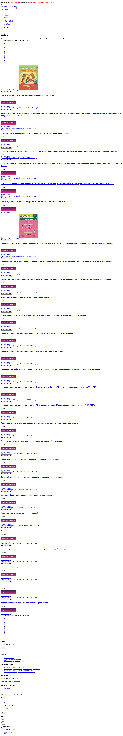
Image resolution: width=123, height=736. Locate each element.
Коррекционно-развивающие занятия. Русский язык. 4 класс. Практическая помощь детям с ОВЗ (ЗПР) (48, 387)
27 (4, 55)
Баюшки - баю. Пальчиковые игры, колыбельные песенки (27, 495)
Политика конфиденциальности (13, 659)
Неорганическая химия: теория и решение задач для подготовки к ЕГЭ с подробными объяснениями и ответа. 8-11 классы (57, 261)
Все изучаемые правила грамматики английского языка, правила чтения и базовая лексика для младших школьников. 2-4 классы (60, 151)
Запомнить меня (7, 726)
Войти (2, 728)
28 (4, 57)
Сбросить (9, 648)
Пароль (3, 722)
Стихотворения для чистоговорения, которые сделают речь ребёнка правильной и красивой (43, 549)
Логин (2, 719)
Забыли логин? (8, 732)
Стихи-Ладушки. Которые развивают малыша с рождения (27, 95)
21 (4, 46)
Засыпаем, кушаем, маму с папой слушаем (20, 531)
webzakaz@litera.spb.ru (14, 681)
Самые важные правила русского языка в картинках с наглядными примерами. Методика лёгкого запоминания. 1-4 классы (57, 183)
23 (4, 49)
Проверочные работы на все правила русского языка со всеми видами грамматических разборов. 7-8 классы (50, 369)
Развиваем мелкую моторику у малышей (19, 513)
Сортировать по (20, 38)
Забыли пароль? (8, 734)
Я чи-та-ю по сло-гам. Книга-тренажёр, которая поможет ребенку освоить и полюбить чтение (43, 315)
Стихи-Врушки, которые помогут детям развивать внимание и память (33, 201)
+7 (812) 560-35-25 (14, 2)
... (4, 51)
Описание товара (6, 106)
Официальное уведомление (12, 661)
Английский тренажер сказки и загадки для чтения (24, 603)
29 (4, 58)
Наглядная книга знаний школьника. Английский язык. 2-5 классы (32, 351)
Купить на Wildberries (8, 102)
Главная (6, 29)
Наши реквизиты (9, 658)
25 (4, 52)
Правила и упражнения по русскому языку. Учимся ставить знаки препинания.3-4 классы (42, 423)
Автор (42, 38)
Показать (14, 40)
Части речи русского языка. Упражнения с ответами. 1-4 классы (30, 459)
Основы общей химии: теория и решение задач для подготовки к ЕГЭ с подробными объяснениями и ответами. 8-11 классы (57, 243)
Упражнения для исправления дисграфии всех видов (25, 297)
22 (4, 48)
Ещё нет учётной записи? (8, 729)
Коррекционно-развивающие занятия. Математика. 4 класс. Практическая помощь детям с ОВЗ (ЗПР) (48, 405)
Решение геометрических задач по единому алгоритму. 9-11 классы (31, 441)
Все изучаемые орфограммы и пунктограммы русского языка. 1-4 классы (34, 133)
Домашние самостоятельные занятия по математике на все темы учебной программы (40, 585)
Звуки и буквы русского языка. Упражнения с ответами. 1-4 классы (32, 477)
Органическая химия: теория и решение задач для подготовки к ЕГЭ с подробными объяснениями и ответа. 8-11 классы (56, 279)
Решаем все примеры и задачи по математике (21, 567)
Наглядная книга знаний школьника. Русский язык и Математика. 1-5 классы (37, 333)
